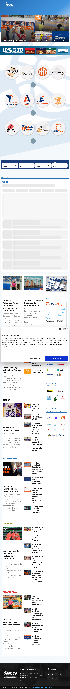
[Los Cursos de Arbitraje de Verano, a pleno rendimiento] (27, 597)
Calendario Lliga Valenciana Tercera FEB (12, 370)
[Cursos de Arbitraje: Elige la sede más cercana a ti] (12, 602)
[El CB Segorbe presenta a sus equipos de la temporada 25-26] (27, 439)
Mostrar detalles (60, 353)
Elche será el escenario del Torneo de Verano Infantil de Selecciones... (37, 577)
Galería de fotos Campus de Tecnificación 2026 (37, 548)
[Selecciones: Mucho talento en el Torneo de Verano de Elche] (27, 558)
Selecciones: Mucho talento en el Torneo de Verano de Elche (37, 562)
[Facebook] (48, 674)
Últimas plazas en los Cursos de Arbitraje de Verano (37, 627)
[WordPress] (52, 678)
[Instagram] (56, 674)
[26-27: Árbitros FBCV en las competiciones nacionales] (27, 610)
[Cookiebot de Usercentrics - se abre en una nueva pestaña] (60, 329)
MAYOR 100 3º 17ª (29, 673)
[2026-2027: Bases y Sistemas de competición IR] (33, 283)
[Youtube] (56, 678)
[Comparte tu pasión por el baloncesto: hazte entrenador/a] (18, 28)
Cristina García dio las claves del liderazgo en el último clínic (37, 468)
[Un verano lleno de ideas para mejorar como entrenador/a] (60, 37)
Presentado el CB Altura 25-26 (37, 417)
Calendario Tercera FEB (37, 371)
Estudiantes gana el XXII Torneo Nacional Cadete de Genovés (37, 428)
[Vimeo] (48, 678)
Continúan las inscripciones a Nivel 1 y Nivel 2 (10, 488)
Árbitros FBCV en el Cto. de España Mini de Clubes (37, 640)
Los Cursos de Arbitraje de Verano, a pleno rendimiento (37, 600)
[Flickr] (52, 674)
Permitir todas (57, 358)
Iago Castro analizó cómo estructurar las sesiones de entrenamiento (37, 495)
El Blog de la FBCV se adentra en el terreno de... (37, 511)
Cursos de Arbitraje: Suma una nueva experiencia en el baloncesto (11, 305)
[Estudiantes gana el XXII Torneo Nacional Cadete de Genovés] (27, 424)
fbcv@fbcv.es (32, 680)
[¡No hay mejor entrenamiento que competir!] (43, 37)
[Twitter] (60, 674)
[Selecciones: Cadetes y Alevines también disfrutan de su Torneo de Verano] (27, 529)
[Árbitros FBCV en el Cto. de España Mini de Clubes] (27, 637)
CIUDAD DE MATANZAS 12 (30, 677)
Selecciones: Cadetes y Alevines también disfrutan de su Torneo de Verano (37, 534)
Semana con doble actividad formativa (37, 481)
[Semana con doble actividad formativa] (27, 479)
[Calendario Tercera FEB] (27, 371)
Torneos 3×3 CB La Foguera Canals (37, 407)
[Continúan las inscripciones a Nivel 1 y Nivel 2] (12, 469)
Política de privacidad (46, 687)
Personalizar (33, 358)
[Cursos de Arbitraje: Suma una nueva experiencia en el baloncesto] (12, 283)
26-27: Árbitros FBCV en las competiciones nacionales (37, 614)
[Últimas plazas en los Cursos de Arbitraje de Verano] (27, 624)
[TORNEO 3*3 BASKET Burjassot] (12, 410)
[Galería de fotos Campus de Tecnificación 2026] (27, 545)
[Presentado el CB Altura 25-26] (27, 416)
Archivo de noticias (35, 687)
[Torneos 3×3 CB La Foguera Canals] (27, 405)
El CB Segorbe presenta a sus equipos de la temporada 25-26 (37, 444)
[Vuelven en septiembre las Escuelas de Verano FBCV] (52, 23)
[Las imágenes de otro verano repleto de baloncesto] (12, 533)
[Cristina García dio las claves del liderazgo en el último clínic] (27, 464)
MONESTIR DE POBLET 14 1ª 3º (31, 675)
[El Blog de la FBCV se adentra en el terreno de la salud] (27, 508)
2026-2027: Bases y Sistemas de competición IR (33, 303)
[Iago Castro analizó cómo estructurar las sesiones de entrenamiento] (27, 489)
